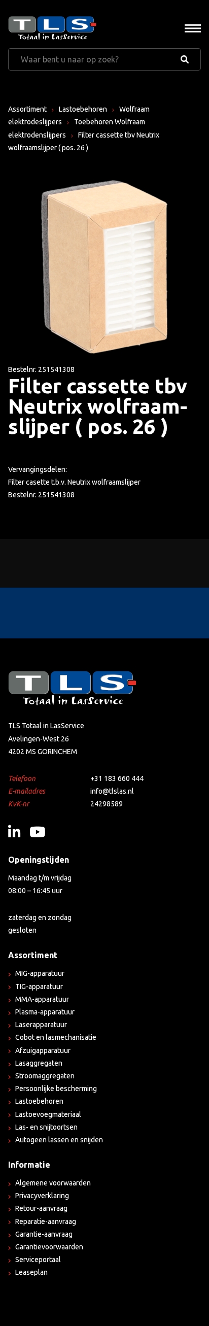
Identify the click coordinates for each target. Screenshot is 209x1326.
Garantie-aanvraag (44, 1234)
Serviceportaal (38, 1259)
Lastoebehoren (83, 109)
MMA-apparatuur (42, 999)
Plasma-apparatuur (45, 1012)
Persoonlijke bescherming (56, 1088)
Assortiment (27, 109)
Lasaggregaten (38, 1063)
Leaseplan (31, 1272)
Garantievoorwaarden (49, 1247)
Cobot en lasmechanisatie (55, 1037)
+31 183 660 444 (117, 778)
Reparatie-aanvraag (45, 1221)
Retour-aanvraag (41, 1208)
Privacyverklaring (42, 1196)
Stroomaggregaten (45, 1076)
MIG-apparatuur (39, 973)
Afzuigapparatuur (43, 1050)
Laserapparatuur (41, 1025)
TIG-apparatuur (39, 986)
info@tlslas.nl (112, 791)
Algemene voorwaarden (53, 1183)
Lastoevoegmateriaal (48, 1114)
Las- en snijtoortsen (46, 1127)
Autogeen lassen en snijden (59, 1140)
